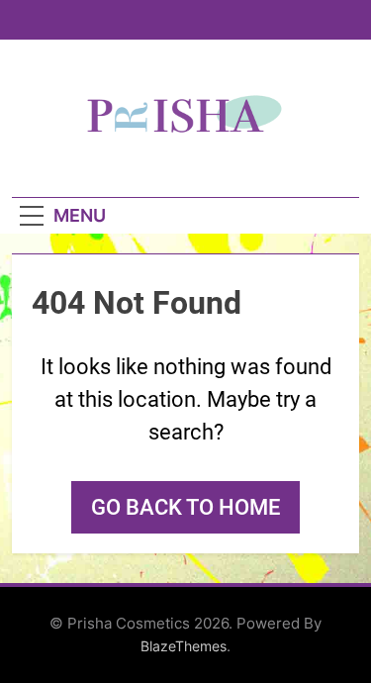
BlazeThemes (183, 645)
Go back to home (185, 507)
